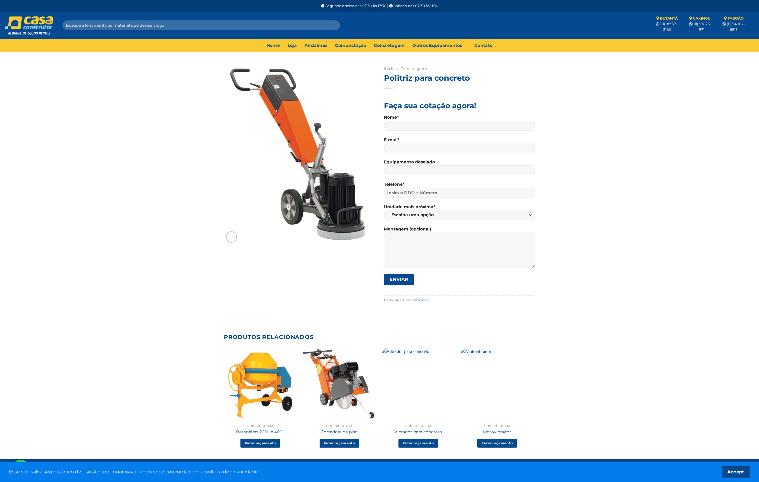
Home (273, 45)
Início (389, 68)
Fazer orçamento (260, 443)
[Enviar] (334, 25)
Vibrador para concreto (418, 432)
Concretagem (389, 45)
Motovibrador (497, 432)
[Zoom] (231, 237)
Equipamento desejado (409, 162)
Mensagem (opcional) (407, 229)
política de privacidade (231, 472)
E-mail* (391, 139)
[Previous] (224, 402)
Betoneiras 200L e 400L (260, 432)
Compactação (350, 45)
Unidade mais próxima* (409, 206)
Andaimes (315, 45)
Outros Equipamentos (437, 45)
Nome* (391, 117)
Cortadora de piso (339, 432)
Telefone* (394, 184)
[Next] (533, 402)
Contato (483, 45)
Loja (292, 45)
